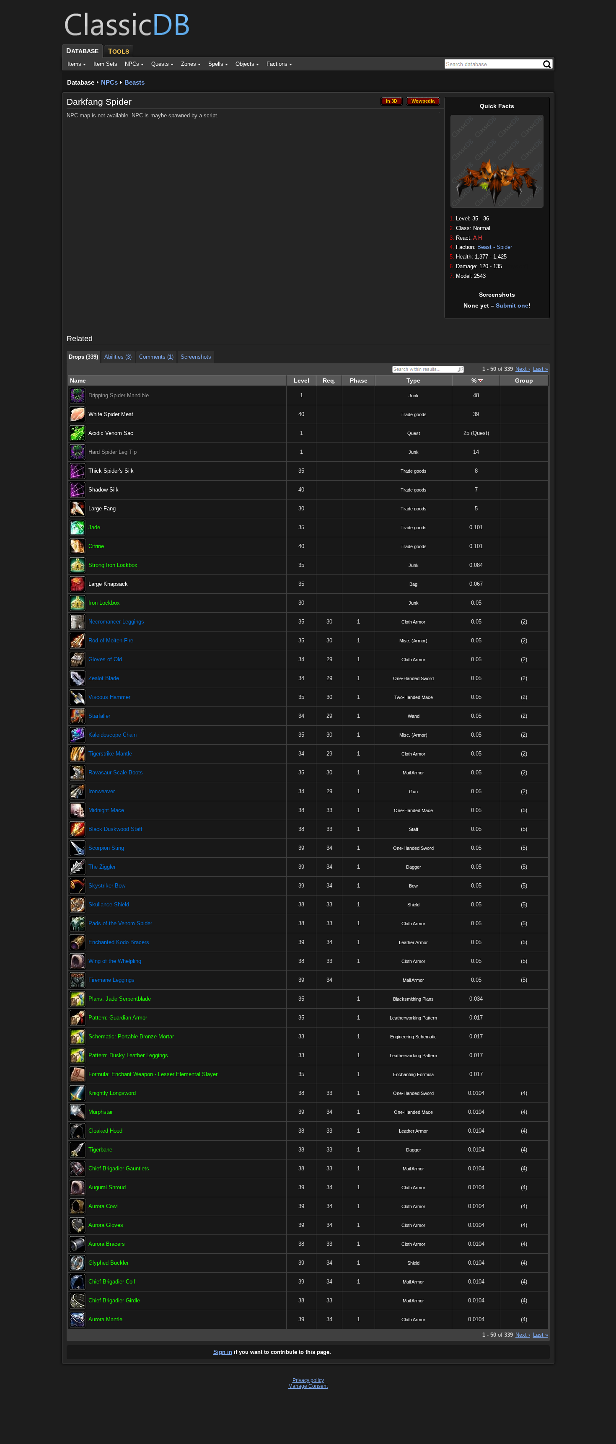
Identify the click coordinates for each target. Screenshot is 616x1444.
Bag (413, 584)
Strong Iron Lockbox (112, 565)
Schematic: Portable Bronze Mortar (131, 1036)
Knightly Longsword (112, 1093)
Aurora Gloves (105, 1225)
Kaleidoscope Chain (112, 735)
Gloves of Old (105, 659)
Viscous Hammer (109, 697)
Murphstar (100, 1112)
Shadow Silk (103, 490)
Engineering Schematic (413, 1036)
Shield (413, 904)
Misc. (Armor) (413, 640)
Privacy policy (308, 1380)
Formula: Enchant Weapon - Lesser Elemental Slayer (152, 1074)
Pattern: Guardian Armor (117, 1017)
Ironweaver (101, 791)
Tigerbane (100, 1149)
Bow (413, 885)
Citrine (96, 546)
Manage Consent (308, 1386)
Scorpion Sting (106, 848)
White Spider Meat (110, 414)
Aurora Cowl (103, 1206)
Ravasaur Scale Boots (115, 772)
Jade (94, 527)
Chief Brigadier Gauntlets (118, 1168)
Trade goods (414, 414)
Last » (540, 369)
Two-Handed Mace (413, 697)
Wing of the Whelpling (114, 961)
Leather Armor (413, 942)
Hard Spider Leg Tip (112, 452)
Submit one (512, 305)
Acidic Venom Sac (110, 433)
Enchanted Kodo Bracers (118, 942)
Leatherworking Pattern (413, 1017)
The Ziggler (102, 867)
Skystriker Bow (106, 885)
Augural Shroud (107, 1187)
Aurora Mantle (105, 1319)
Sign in (222, 1352)
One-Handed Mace (413, 810)
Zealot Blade (103, 678)
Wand (413, 716)
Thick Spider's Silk (111, 471)
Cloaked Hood (105, 1131)
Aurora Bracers (106, 1244)
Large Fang (102, 508)
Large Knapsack (108, 584)
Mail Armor (413, 772)
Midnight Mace (106, 810)
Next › (522, 369)
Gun (413, 791)
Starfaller (99, 716)
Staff (413, 829)
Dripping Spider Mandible (118, 395)
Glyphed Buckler (108, 1263)
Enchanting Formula (413, 1074)
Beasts (134, 82)
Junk (414, 395)
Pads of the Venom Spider (120, 923)
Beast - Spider (494, 247)
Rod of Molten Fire (110, 640)
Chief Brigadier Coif (111, 1281)
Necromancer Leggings (116, 621)
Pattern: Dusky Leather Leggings (128, 1055)
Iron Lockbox (104, 603)
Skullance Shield (108, 904)
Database (80, 82)
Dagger (413, 867)
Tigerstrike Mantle (110, 753)
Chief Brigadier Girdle (114, 1300)
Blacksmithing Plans (413, 998)
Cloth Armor (413, 621)
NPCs (109, 82)
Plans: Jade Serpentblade (119, 999)
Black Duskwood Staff (115, 829)
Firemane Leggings (111, 980)
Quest (413, 433)
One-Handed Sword (413, 678)
